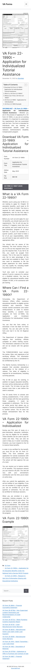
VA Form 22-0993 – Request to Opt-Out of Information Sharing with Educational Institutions (14, 578)
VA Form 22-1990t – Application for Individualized (15, 101)
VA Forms (7, 4)
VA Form (7, 565)
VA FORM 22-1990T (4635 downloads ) (13, 187)
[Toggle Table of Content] (25, 84)
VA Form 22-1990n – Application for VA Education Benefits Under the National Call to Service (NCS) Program (15, 570)
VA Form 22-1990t (20, 108)
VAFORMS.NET (7, 108)
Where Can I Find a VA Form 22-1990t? (14, 97)
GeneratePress (15, 668)
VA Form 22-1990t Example (13, 104)
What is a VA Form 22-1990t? (13, 93)
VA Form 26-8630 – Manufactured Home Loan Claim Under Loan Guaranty (13, 632)
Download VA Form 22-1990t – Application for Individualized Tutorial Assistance (13, 89)
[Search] (26, 591)
